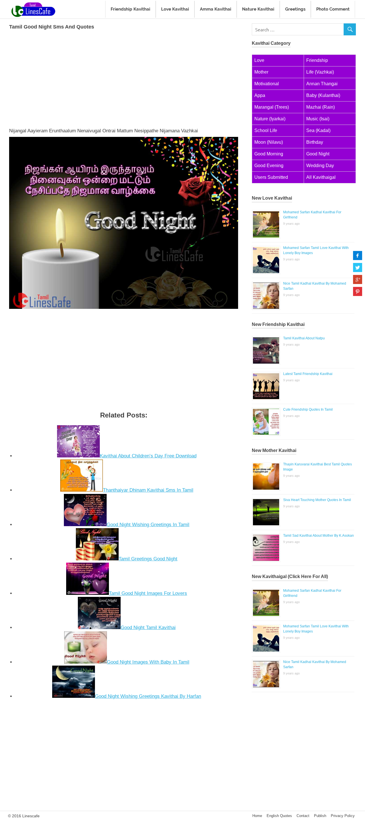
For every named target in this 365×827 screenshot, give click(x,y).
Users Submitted (271, 177)
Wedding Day (320, 165)
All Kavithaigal (321, 177)
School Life (265, 130)
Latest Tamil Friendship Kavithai (307, 374)
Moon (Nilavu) (268, 142)
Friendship (317, 60)
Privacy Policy (343, 816)
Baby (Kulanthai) (323, 95)
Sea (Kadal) (318, 130)
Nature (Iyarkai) (269, 118)
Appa (259, 95)
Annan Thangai (322, 83)
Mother (261, 72)
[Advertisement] (123, 77)
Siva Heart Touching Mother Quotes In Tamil (317, 500)
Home (257, 816)
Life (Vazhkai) (320, 72)
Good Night (317, 153)
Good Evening (268, 165)
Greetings (295, 9)
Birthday (314, 142)
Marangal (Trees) (271, 107)
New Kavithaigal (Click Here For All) (290, 576)
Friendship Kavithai (130, 9)
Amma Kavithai (215, 9)
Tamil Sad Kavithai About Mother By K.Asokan (318, 536)
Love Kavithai (175, 9)
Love (259, 60)
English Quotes (279, 816)
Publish (320, 816)
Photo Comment (333, 9)
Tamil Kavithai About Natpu (304, 338)
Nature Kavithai (258, 9)
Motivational (266, 83)
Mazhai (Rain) (320, 107)
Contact (303, 816)
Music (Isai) (317, 118)
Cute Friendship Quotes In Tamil (308, 410)
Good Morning (268, 153)
